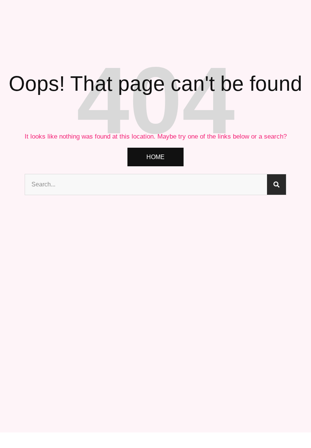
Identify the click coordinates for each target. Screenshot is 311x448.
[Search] (276, 184)
